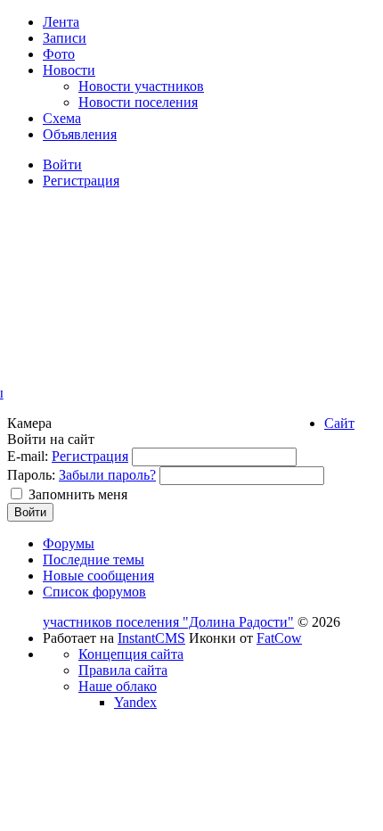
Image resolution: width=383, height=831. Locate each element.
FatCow (279, 638)
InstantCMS (151, 638)
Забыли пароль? (107, 474)
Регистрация (90, 456)
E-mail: (27, 456)
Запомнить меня (78, 494)
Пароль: (31, 474)
